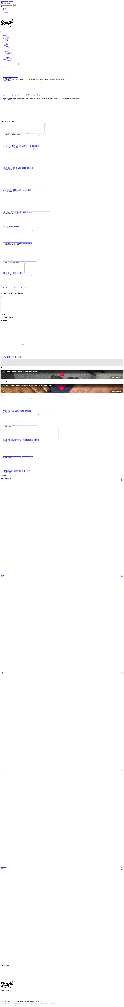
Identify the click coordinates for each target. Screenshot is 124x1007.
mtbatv (7, 55)
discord (4, 9)
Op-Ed (7, 40)
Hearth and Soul (9, 58)
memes (7, 50)
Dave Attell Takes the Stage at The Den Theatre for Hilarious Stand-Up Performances (20, 423)
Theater (7, 42)
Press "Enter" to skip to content (7, 1)
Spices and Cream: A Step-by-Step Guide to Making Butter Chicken (17, 410)
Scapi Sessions (9, 61)
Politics (7, 37)
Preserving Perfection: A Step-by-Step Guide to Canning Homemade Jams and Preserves (21, 439)
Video (4, 59)
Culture (4, 45)
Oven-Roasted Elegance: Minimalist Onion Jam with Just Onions (16, 470)
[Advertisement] (39, 110)
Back (2, 32)
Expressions (5, 44)
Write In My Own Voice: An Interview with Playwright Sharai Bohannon (18, 211)
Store (4, 11)
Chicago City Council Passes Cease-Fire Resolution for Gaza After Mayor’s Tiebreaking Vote (22, 94)
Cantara (7, 57)
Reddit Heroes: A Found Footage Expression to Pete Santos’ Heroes (17, 189)
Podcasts (5, 51)
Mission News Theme (5, 1005)
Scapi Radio (8, 52)
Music (7, 43)
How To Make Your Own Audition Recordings (12, 356)
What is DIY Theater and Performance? (11, 226)
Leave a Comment (7, 80)
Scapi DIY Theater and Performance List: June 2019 (13, 272)
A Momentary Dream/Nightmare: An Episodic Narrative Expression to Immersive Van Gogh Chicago (23, 131)
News (4, 35)
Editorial (7, 39)
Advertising (5, 12)
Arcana (7, 48)
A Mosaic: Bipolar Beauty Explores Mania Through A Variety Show (17, 287)
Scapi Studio (8, 60)
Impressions (5, 38)
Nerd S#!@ (8, 47)
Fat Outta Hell (8, 54)
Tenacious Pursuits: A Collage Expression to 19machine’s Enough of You (18, 167)
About (4, 8)
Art (6, 36)
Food (7, 46)
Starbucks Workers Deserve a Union (10, 75)
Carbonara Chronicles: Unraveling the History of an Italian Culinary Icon (18, 454)
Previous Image (4, 314)
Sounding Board (9, 53)
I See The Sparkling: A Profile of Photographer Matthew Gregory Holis (17, 242)
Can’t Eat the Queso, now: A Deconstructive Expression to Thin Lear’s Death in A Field (21, 145)
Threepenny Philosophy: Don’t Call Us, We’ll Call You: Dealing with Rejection (19, 259)
